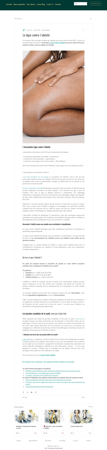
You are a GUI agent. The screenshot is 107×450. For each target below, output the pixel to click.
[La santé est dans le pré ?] (81, 416)
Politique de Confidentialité (55, 448)
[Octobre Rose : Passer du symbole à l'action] (53, 416)
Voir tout (90, 406)
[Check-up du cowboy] (26, 416)
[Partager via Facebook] (23, 392)
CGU (46, 448)
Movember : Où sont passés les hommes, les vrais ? (26, 427)
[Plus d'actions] (83, 30)
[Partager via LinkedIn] (31, 392)
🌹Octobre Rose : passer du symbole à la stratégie (53, 427)
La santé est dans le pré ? (77, 426)
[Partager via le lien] (35, 392)
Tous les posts (18, 18)
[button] (90, 18)
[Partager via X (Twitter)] (27, 392)
